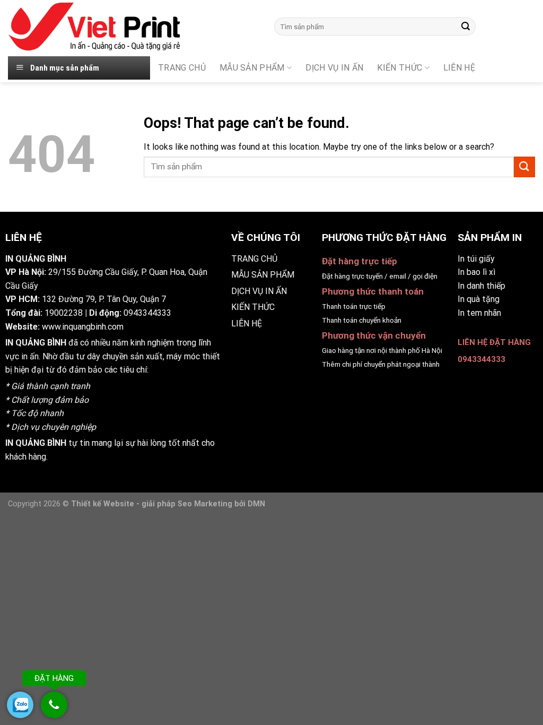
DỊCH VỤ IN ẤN (334, 68)
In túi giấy (476, 259)
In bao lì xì (476, 272)
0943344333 (147, 313)
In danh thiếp (481, 286)
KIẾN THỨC (399, 68)
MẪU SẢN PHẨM (252, 68)
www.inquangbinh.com (83, 327)
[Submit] (466, 27)
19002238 (64, 313)
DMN (256, 503)
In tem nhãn (479, 313)
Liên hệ (459, 68)
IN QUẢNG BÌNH (35, 343)
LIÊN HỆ (246, 323)
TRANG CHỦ (182, 68)
